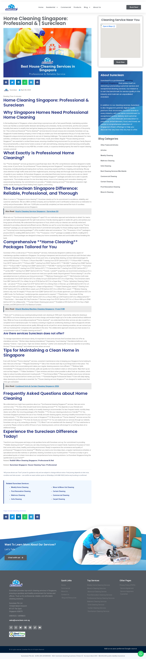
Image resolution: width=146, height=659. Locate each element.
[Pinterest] (30, 627)
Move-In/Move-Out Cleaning (63, 487)
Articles (104, 150)
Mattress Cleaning (18, 495)
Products (77, 7)
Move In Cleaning (107, 192)
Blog (86, 7)
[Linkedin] (25, 627)
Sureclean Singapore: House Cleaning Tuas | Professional (33, 465)
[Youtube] (40, 627)
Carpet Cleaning (59, 499)
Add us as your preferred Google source (120, 649)
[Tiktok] (35, 627)
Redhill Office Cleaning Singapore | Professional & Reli (32, 460)
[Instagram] (16, 627)
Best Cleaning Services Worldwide (113, 171)
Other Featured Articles (109, 145)
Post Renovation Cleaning (21, 491)
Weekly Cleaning (107, 155)
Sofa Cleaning (16, 499)
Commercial (66, 7)
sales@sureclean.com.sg (19, 620)
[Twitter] (20, 627)
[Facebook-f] (11, 627)
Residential (50, 7)
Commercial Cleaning (61, 495)
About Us (97, 7)
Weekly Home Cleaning (19, 487)
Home (40, 7)
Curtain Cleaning (59, 491)
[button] (6, 82)
